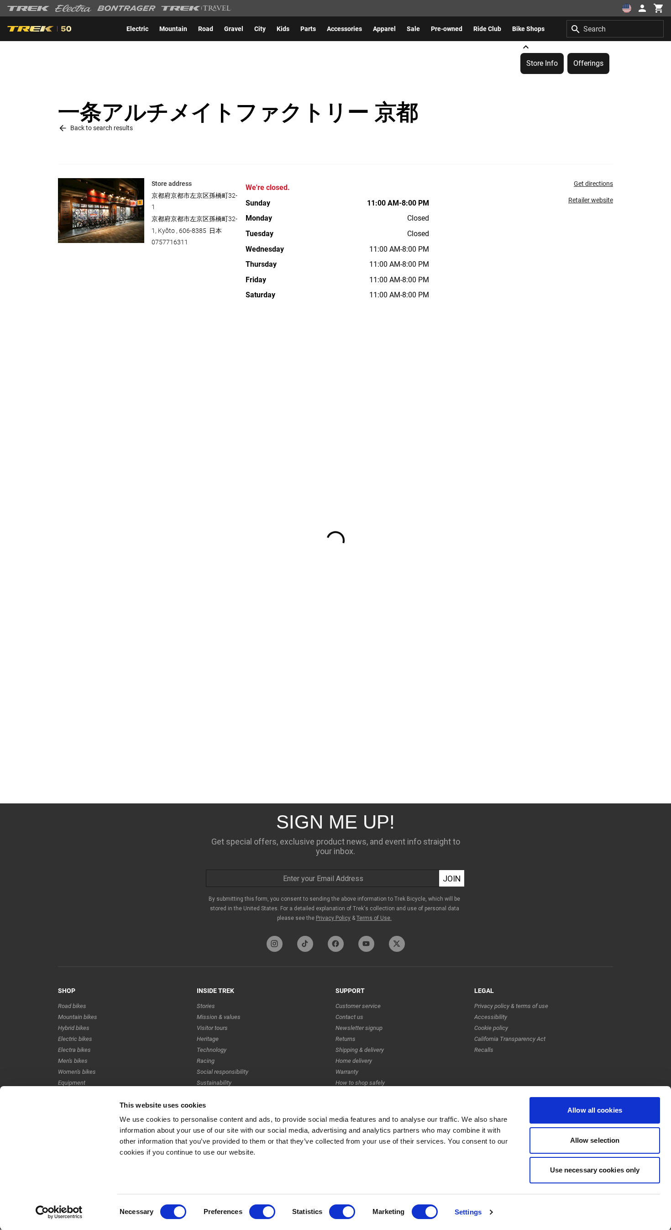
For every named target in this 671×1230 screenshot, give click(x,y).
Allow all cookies (594, 1110)
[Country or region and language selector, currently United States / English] (626, 8)
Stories (206, 1006)
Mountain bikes (77, 1017)
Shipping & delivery (360, 1049)
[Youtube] (366, 944)
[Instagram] (275, 944)
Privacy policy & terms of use (511, 1006)
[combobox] (615, 28)
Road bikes (72, 1006)
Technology (211, 1049)
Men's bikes (73, 1060)
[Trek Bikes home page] (28, 8)
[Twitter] (397, 944)
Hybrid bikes (73, 1027)
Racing (206, 1060)
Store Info (542, 63)
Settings (468, 1212)
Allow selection (595, 1140)
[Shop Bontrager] (126, 8)
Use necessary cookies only (595, 1170)
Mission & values (219, 1017)
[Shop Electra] (73, 8)
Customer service (358, 1006)
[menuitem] (137, 28)
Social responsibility (222, 1071)
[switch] (262, 1211)
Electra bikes (74, 1049)
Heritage (208, 1038)
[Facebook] (336, 944)
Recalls (483, 1049)
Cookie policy (491, 1027)
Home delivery (354, 1060)
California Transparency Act (509, 1038)
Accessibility (490, 1017)
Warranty (347, 1071)
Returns (346, 1038)
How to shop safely (360, 1082)
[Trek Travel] (196, 8)
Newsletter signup (359, 1027)
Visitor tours (212, 1027)
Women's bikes (77, 1071)
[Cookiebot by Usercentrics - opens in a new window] (59, 1212)
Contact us (349, 1017)
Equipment (71, 1082)
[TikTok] (305, 944)
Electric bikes (75, 1038)
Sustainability (214, 1082)
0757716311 (170, 242)
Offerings (588, 63)
